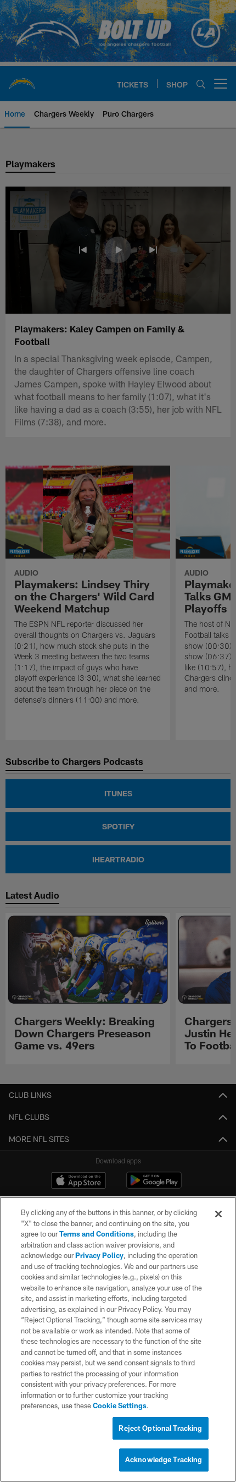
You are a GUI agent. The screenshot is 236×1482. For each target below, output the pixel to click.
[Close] (218, 1214)
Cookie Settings (120, 1405)
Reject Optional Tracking (160, 1428)
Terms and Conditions (96, 1233)
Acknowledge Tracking (164, 1459)
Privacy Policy (99, 1255)
